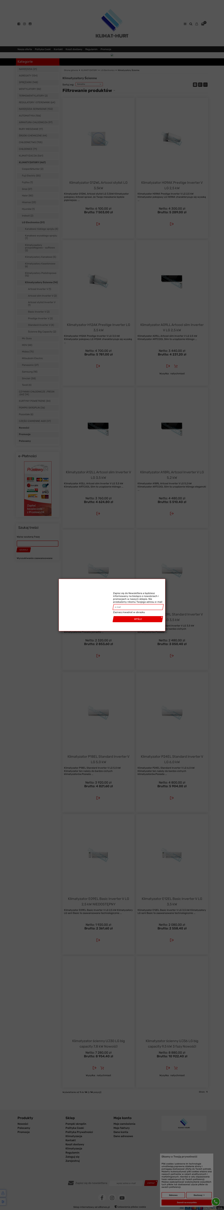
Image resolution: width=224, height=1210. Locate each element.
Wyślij (138, 625)
